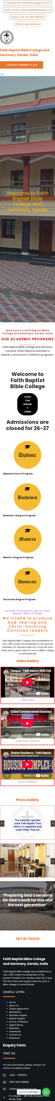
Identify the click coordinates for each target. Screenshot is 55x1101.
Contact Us (15, 1034)
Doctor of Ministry (18, 1021)
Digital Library (16, 1025)
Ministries (14, 1028)
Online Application (19, 1008)
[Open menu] (2, 74)
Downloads (15, 1031)
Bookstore (14, 1037)
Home (12, 1002)
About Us (14, 1005)
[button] (27, 3)
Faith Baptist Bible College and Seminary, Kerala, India (24, 52)
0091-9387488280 (19, 1082)
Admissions (15, 1012)
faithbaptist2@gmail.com (23, 1088)
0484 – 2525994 (18, 1075)
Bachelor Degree (18, 1015)
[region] (27, 822)
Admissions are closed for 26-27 (27, 425)
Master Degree (17, 1018)
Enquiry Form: (14, 1045)
